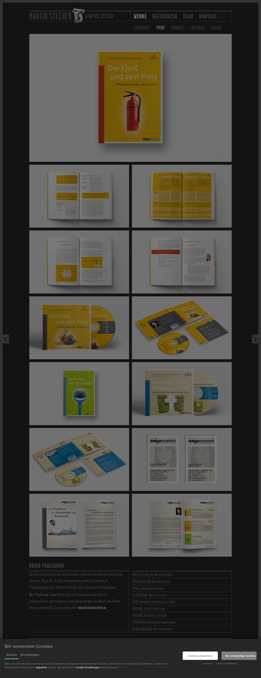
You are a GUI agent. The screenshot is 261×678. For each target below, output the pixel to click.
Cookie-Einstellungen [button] (88, 667)
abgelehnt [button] (41, 667)
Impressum (207, 663)
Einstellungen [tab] (29, 654)
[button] (200, 656)
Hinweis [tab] (11, 654)
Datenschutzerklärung (226, 663)
